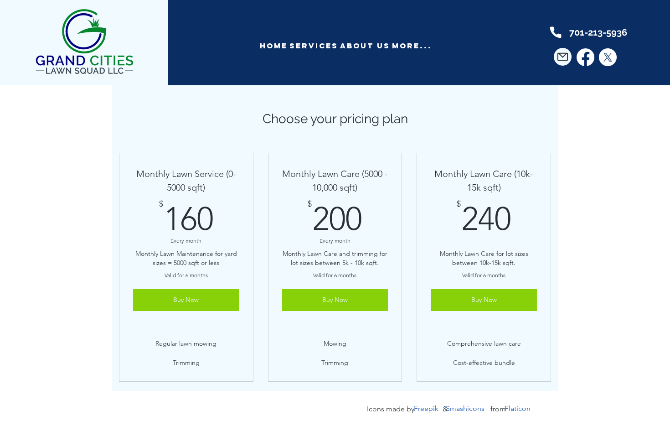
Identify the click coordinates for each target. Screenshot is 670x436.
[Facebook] (585, 57)
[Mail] (563, 57)
